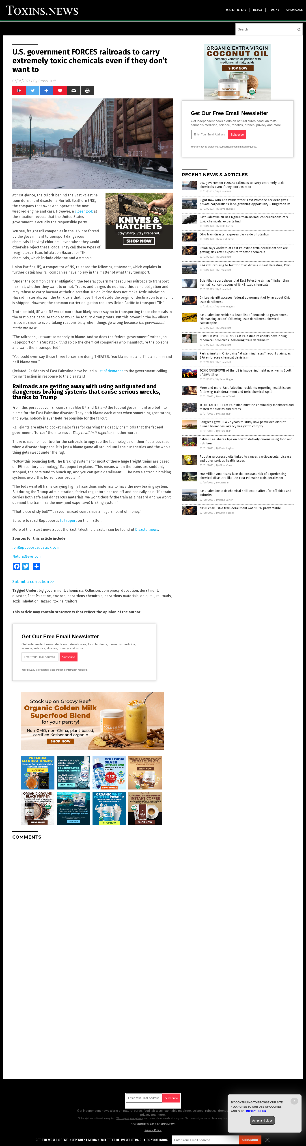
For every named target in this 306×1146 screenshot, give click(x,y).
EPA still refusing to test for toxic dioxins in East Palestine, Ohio (245, 265)
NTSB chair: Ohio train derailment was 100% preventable (240, 508)
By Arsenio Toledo (226, 396)
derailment (149, 590)
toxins (274, 9)
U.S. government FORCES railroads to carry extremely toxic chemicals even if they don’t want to (242, 185)
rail (151, 596)
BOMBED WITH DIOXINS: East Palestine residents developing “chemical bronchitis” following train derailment (243, 338)
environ (59, 596)
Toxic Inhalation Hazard (32, 601)
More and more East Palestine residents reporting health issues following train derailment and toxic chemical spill (245, 390)
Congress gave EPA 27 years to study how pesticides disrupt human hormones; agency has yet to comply (243, 424)
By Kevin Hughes (225, 208)
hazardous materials (121, 596)
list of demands (110, 371)
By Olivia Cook (224, 465)
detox (257, 9)
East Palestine (39, 596)
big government (52, 590)
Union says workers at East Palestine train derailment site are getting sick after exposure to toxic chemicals (244, 250)
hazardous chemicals (84, 596)
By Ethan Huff (223, 191)
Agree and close (262, 1120)
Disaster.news (146, 529)
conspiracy (110, 590)
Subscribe (250, 1140)
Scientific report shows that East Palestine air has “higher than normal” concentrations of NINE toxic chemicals (244, 283)
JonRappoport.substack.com (35, 547)
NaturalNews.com (26, 556)
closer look (84, 211)
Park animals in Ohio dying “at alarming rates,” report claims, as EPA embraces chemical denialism (245, 355)
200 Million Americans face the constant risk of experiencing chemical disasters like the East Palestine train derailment (243, 476)
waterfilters (236, 9)
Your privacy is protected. (35, 669)
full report (68, 520)
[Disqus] (92, 899)
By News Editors (225, 239)
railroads (163, 596)
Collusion (92, 590)
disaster (19, 596)
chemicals (294, 9)
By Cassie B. (222, 482)
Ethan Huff (47, 81)
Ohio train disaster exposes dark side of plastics (234, 234)
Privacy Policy (153, 1130)
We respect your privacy (129, 1118)
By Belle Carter (224, 226)
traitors (71, 601)
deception (129, 590)
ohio (143, 596)
